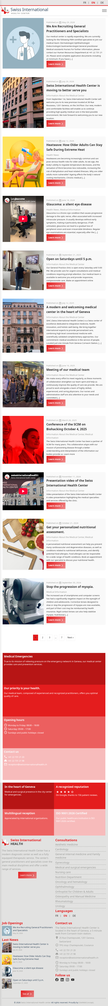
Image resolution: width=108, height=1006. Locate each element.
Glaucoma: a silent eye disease (69, 204)
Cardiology (61, 849)
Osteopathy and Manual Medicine (75, 896)
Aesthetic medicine (66, 844)
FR (84, 2)
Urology (60, 906)
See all (26, 993)
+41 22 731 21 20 (16, 757)
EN (93, 2)
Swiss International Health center (36, 1002)
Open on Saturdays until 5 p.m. (69, 259)
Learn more (54, 64)
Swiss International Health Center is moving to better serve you (30, 945)
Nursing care (63, 872)
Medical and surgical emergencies (75, 867)
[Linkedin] (62, 979)
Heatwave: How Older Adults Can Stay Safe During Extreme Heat (32, 957)
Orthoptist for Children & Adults (74, 891)
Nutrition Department (68, 877)
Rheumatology (64, 901)
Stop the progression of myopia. (70, 587)
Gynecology (62, 862)
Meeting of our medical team (67, 370)
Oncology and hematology (71, 882)
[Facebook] (56, 979)
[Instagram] (67, 979)
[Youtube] (72, 979)
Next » (70, 637)
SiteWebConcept (86, 1002)
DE (102, 2)
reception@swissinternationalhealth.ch (27, 764)
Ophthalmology (64, 886)
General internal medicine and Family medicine (77, 856)
